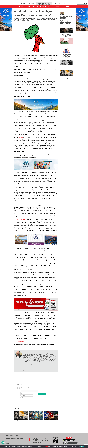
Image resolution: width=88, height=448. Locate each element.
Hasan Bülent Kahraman (28, 351)
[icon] (71, 443)
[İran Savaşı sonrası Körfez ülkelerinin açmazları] (21, 415)
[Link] (33, 391)
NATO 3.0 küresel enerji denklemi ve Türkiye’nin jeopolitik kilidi (36, 422)
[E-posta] (70, 23)
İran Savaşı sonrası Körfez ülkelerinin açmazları (21, 422)
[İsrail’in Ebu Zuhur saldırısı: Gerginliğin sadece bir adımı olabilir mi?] (51, 415)
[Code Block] (31, 391)
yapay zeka (21, 137)
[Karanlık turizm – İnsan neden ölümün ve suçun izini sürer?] (66, 30)
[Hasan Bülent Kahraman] (18, 361)
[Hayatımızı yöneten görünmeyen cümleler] (66, 41)
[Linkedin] (66, 23)
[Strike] (26, 391)
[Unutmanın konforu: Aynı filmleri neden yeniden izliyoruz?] (66, 62)
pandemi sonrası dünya (21, 219)
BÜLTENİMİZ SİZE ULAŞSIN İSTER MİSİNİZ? (14, 438)
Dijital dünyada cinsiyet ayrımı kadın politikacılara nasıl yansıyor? (66, 56)
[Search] (85, 3)
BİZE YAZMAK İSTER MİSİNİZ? (12, 435)
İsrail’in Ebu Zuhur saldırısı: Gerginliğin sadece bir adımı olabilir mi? (51, 422)
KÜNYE (7, 443)
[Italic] (23, 391)
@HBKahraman (21, 341)
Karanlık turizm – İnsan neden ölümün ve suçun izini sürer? (66, 35)
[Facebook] (63, 23)
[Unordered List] (28, 391)
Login (54, 384)
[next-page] (36, 426)
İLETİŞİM (8, 440)
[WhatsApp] (68, 23)
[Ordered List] (27, 391)
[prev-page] (35, 426)
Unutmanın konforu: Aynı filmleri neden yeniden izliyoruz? (67, 67)
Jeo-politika (63, 18)
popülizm (49, 125)
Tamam (82, 446)
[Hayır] (86, 446)
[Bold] (21, 391)
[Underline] (24, 391)
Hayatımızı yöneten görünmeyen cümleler (66, 45)
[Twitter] (23, 370)
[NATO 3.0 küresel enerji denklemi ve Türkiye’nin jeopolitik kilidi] (36, 415)
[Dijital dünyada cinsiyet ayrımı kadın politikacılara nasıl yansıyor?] (66, 51)
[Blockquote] (30, 391)
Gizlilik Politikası (45, 446)
